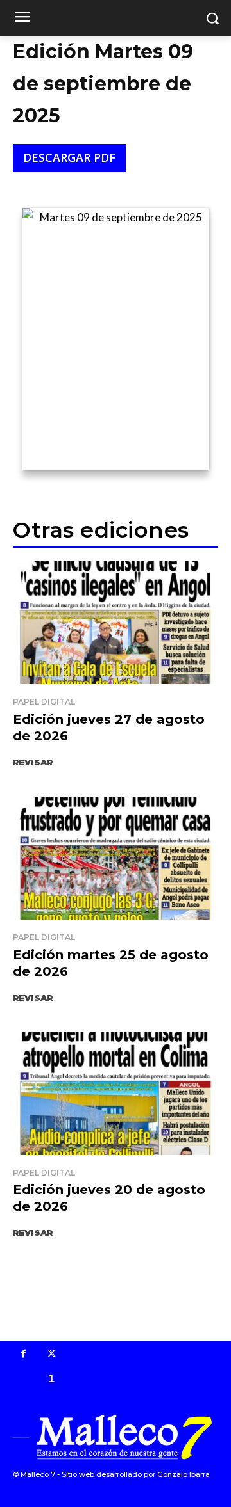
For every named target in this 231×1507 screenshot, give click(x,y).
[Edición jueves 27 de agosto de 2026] (115, 622)
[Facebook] (24, 1355)
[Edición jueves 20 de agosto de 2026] (115, 1093)
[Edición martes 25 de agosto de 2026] (115, 858)
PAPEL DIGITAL (44, 701)
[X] (52, 1355)
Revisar (33, 762)
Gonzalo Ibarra (183, 1474)
